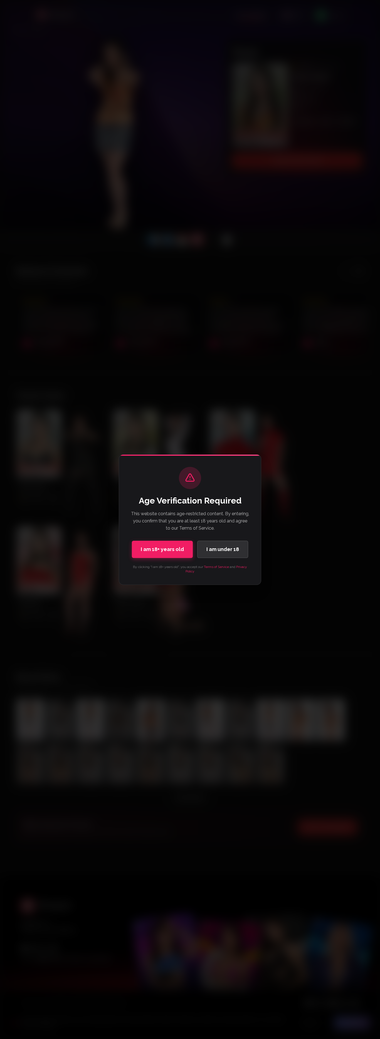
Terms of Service (216, 567)
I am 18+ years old (162, 549)
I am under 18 (222, 549)
